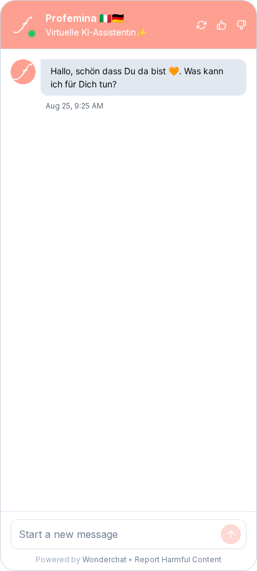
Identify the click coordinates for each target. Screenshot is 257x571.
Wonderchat (104, 559)
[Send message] (231, 534)
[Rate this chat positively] (221, 25)
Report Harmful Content (178, 559)
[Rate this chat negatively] (241, 25)
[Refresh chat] (201, 25)
